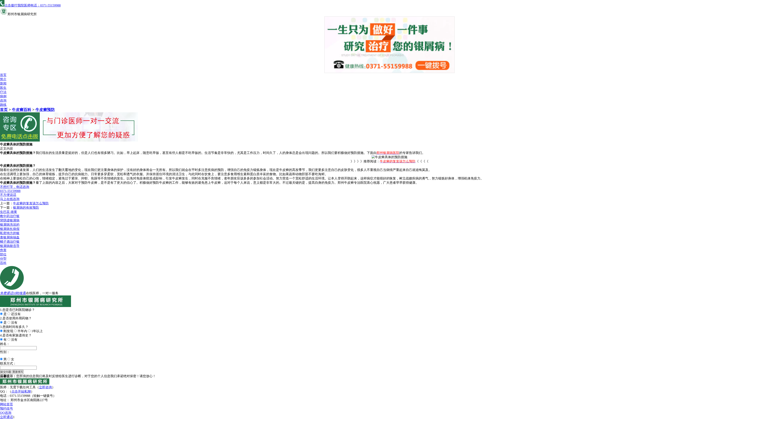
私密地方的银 (9, 233)
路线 (3, 104)
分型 (3, 258)
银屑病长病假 (9, 229)
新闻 (3, 83)
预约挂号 (6, 408)
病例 (3, 96)
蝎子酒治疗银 (9, 241)
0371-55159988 (10, 191)
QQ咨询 (5, 412)
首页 (3, 75)
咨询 (3, 100)
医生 (3, 87)
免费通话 (6, 293)
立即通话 (6, 417)
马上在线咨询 (9, 199)
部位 (3, 254)
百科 (3, 263)
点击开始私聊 (21, 391)
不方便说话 (8, 194)
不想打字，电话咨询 (14, 187)
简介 (3, 79)
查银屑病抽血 (9, 237)
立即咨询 (45, 387)
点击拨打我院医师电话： (32, 5)
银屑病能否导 (9, 246)
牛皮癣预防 (45, 109)
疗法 (3, 92)
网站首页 (6, 404)
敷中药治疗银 (9, 216)
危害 (3, 250)
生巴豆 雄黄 (8, 212)
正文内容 (6, 148)
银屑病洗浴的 (9, 224)
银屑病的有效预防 (26, 207)
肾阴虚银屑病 (9, 220)
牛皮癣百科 (21, 109)
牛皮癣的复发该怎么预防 (31, 203)
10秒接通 (19, 293)
